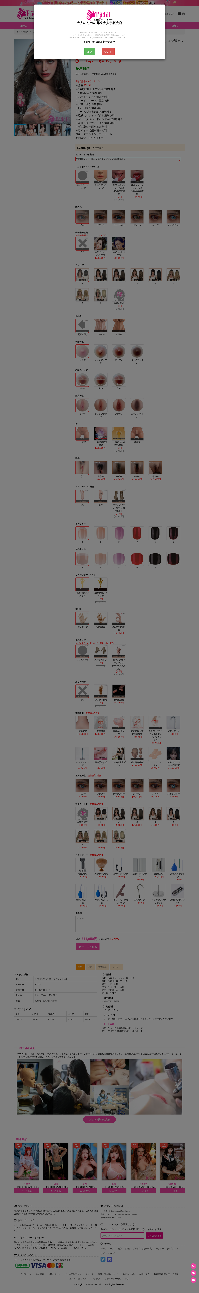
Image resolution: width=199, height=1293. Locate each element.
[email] (193, 1273)
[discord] (193, 1280)
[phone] (193, 1266)
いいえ (108, 51)
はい (89, 51)
